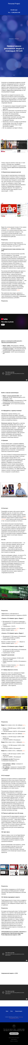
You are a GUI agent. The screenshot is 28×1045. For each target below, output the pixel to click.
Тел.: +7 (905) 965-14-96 (14, 12)
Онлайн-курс (14, 9)
